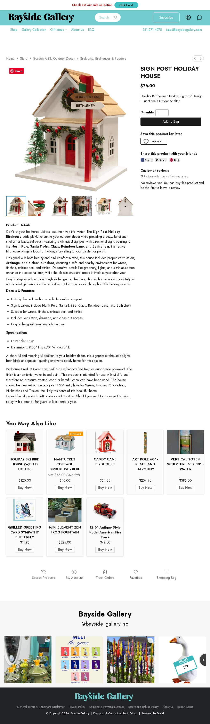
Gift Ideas (57, 29)
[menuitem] (195, 59)
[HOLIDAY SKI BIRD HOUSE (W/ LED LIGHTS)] (24, 442)
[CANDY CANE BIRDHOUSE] (105, 442)
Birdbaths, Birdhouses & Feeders (103, 58)
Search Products (43, 577)
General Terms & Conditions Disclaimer (41, 707)
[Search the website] (116, 17)
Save (18, 71)
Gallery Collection (34, 29)
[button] (126, 5)
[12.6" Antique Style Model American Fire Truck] (105, 510)
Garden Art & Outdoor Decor (54, 58)
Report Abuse (185, 707)
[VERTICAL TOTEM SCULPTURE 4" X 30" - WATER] (185, 442)
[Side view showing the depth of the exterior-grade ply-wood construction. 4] (104, 206)
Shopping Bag (166, 577)
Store (23, 58)
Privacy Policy (77, 707)
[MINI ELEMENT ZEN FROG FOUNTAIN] (65, 510)
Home (10, 58)
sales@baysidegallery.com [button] (184, 29)
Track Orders (105, 577)
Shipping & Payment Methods (106, 707)
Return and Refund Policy (143, 707)
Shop (13, 29)
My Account (74, 577)
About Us (77, 29)
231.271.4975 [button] (152, 29)
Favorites (136, 577)
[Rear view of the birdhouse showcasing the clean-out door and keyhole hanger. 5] (125, 206)
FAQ (91, 29)
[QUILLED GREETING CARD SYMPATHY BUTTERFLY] (24, 510)
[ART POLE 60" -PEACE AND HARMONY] (145, 442)
